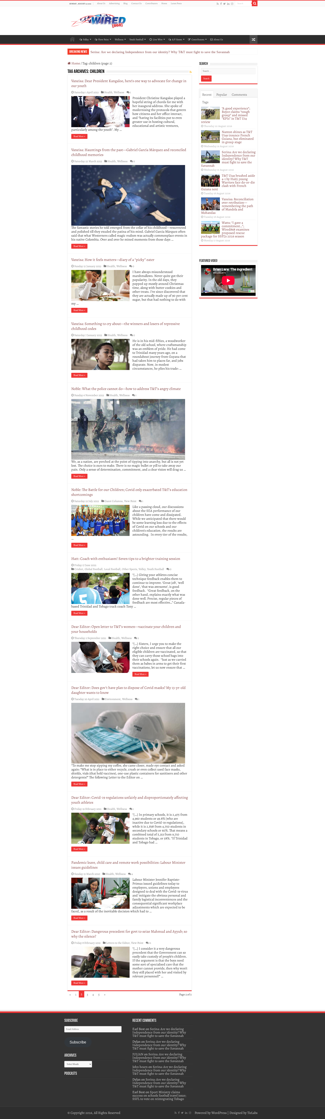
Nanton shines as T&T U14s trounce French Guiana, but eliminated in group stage (238, 137)
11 (150, 943)
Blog (125, 3)
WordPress (219, 1113)
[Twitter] (224, 3)
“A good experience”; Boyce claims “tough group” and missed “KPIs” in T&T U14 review (225, 115)
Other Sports (129, 569)
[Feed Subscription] (191, 72)
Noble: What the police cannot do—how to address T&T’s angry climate (126, 388)
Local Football (112, 569)
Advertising (114, 3)
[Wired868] (98, 19)
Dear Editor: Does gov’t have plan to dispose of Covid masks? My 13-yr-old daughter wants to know (128, 690)
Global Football (94, 569)
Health (108, 92)
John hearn (140, 1067)
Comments (239, 94)
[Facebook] (221, 3)
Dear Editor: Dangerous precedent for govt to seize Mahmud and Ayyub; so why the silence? (129, 934)
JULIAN (137, 1054)
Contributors (151, 3)
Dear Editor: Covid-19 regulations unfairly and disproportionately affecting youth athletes (129, 800)
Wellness (119, 39)
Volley (86, 39)
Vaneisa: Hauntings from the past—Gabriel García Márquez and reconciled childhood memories (128, 152)
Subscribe (78, 1042)
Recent (207, 94)
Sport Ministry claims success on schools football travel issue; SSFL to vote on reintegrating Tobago (159, 1095)
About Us (101, 3)
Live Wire (157, 39)
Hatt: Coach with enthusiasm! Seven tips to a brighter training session (125, 558)
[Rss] (217, 3)
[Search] (254, 3)
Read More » (79, 136)
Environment (113, 699)
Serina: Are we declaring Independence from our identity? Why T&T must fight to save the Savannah (228, 159)
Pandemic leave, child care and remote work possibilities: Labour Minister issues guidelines (128, 865)
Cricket (78, 569)
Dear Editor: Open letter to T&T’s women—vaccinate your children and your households (126, 629)
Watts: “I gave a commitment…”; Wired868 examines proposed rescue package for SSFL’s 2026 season (225, 229)
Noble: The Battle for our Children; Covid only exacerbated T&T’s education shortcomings (129, 492)
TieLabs (252, 1113)
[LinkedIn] (228, 3)
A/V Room (177, 39)
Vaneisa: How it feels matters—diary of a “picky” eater (112, 259)
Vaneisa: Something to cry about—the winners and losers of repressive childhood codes (125, 326)
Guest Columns (114, 501)
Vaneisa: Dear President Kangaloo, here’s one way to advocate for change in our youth (128, 83)
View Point (103, 39)
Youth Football (136, 39)
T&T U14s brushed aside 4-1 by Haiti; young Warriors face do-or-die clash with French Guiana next (159, 52)
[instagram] (232, 3)
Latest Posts (176, 3)
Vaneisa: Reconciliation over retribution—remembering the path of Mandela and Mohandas (227, 206)
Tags (205, 102)
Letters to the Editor (118, 943)
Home (164, 3)
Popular (221, 94)
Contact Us (136, 3)
